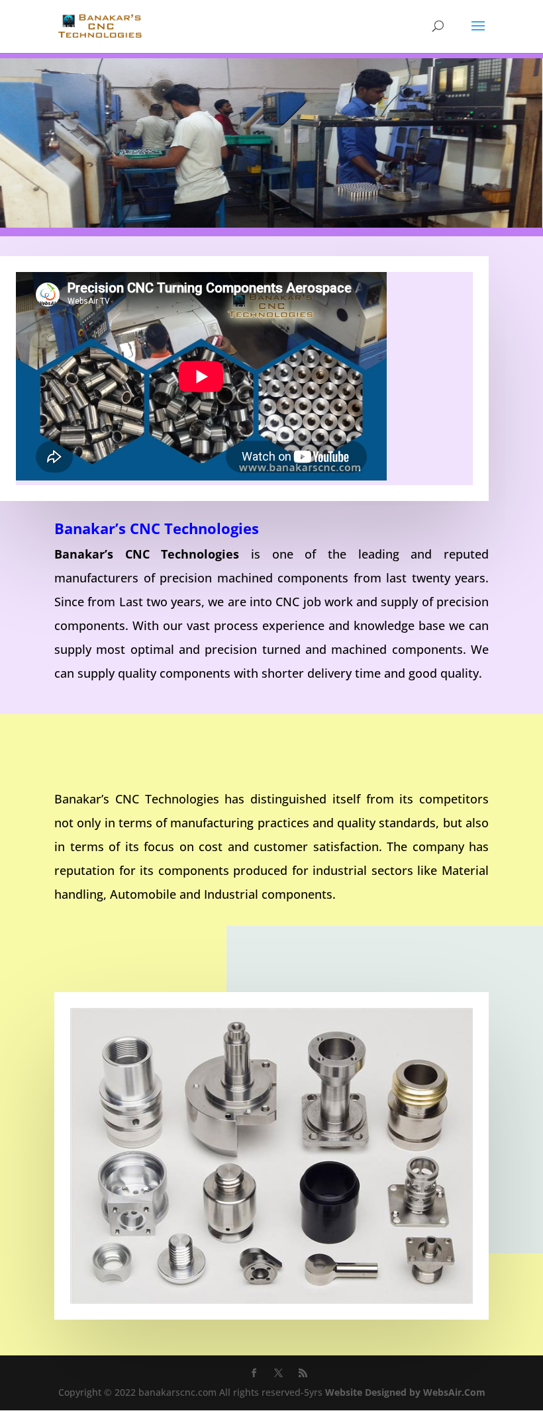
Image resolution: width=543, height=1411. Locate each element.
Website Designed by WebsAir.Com (405, 1392)
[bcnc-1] (271, 224)
